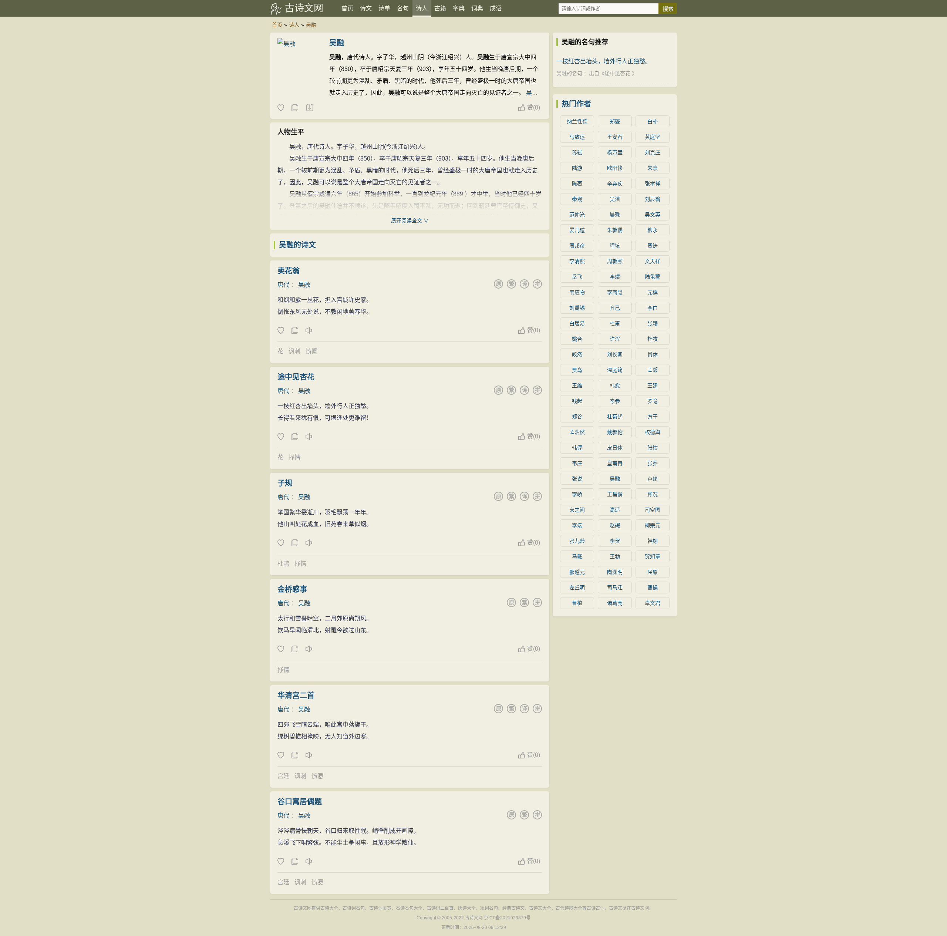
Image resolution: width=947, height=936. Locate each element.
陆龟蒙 (652, 277)
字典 (459, 8)
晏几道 (577, 230)
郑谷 (577, 417)
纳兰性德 (577, 121)
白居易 (577, 323)
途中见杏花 (295, 377)
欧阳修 (615, 168)
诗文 (366, 8)
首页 (347, 8)
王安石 (615, 137)
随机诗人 (309, 108)
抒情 (294, 457)
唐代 (283, 285)
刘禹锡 (577, 308)
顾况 (652, 494)
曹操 (652, 587)
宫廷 (283, 776)
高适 (615, 510)
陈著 (577, 183)
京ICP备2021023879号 (507, 917)
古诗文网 (304, 8)
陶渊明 (615, 572)
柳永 (652, 230)
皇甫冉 (615, 463)
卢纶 (652, 479)
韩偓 (577, 448)
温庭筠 (615, 370)
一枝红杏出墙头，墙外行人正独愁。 (603, 61)
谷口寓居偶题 (299, 802)
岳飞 (577, 277)
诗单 (384, 8)
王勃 (615, 556)
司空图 (652, 510)
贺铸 (652, 246)
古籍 (440, 8)
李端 (577, 525)
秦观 (577, 199)
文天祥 (652, 261)
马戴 (577, 556)
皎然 (577, 354)
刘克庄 (652, 152)
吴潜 (615, 199)
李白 (652, 308)
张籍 (652, 323)
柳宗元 (652, 525)
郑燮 (615, 121)
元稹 (652, 292)
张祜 (652, 448)
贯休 (652, 354)
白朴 (652, 121)
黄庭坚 (652, 137)
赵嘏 (615, 525)
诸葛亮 (615, 603)
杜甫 (615, 323)
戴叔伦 (615, 432)
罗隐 (652, 401)
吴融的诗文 (297, 245)
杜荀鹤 (615, 417)
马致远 (577, 137)
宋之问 (577, 510)
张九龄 (577, 541)
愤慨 (311, 351)
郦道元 (577, 572)
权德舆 (652, 432)
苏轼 (577, 152)
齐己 (615, 308)
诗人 (422, 8)
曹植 (577, 603)
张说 (577, 479)
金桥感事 (292, 589)
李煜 (615, 277)
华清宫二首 (295, 695)
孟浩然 (577, 432)
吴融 (311, 25)
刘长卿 (615, 354)
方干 (652, 417)
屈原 (652, 572)
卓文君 (652, 603)
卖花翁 (288, 271)
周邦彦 (577, 246)
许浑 (615, 339)
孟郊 (652, 370)
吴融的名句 (569, 73)
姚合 (577, 339)
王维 (577, 385)
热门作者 (576, 104)
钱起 (577, 401)
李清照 (577, 261)
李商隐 (615, 292)
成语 (496, 8)
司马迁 (615, 587)
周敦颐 (615, 261)
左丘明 (577, 587)
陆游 (577, 168)
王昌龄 (615, 494)
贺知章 (652, 556)
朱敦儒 (615, 230)
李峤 (577, 494)
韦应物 (577, 292)
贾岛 (577, 370)
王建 (652, 385)
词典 (477, 8)
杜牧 (652, 339)
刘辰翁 (652, 199)
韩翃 (652, 541)
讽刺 (294, 351)
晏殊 (615, 215)
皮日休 (615, 448)
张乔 (652, 463)
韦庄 (577, 463)
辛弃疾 (615, 183)
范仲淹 (577, 215)
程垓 (615, 246)
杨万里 (615, 152)
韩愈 (615, 385)
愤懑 (317, 776)
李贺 (615, 541)
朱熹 (652, 168)
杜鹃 (283, 563)
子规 (284, 483)
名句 (403, 8)
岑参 (615, 401)
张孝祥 (652, 183)
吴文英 (652, 215)
